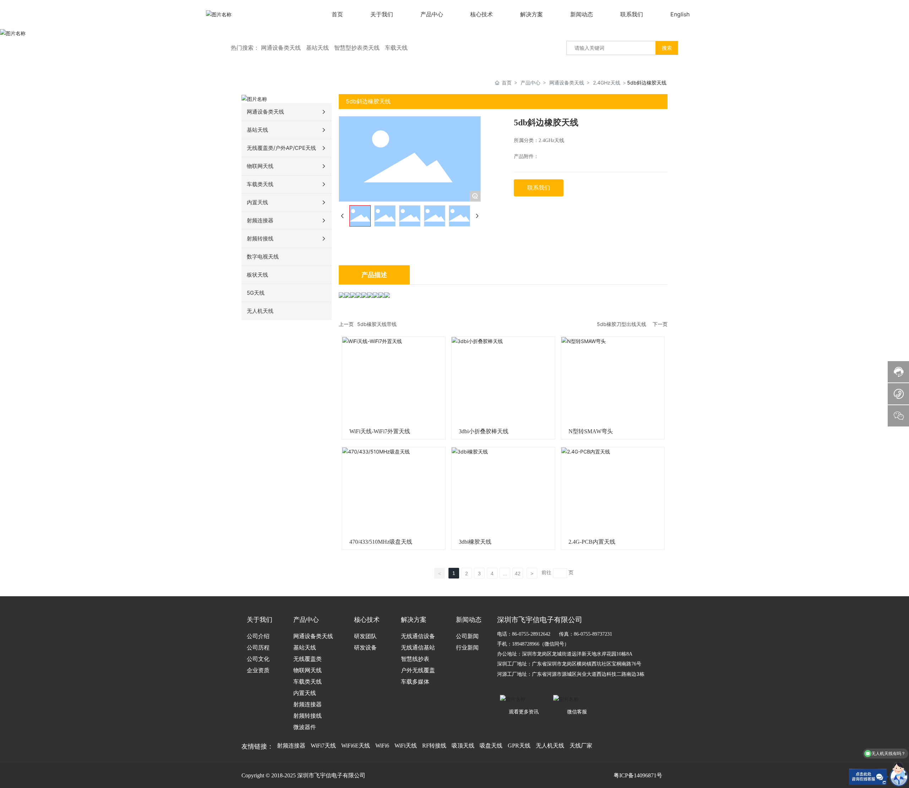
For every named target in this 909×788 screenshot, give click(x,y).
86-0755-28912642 (531, 634)
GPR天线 (519, 746)
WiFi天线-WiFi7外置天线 (379, 431)
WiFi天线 (405, 746)
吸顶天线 (463, 746)
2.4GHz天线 (606, 83)
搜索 (667, 48)
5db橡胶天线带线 (377, 324)
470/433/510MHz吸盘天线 (380, 542)
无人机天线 (550, 746)
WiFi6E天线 (355, 746)
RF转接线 (434, 746)
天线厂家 (581, 746)
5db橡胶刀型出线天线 (621, 324)
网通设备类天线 (566, 83)
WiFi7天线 (323, 746)
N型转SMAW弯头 (590, 431)
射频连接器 (291, 746)
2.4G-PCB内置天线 (591, 542)
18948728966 (525, 644)
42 (518, 573)
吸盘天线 (491, 746)
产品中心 (530, 83)
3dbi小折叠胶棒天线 (483, 431)
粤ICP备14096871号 (638, 775)
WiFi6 (382, 746)
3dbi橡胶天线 (475, 542)
